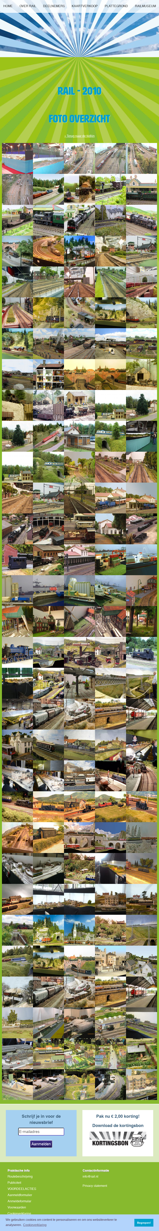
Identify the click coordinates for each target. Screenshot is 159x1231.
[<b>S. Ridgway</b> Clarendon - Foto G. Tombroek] (79, 775)
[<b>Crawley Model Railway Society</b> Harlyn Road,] (79, 189)
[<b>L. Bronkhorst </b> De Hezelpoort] (17, 251)
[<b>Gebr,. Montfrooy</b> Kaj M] (110, 559)
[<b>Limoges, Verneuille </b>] (110, 405)
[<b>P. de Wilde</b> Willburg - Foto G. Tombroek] (48, 930)
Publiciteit (14, 1182)
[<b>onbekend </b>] (48, 251)
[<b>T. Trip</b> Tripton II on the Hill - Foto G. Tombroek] (17, 1022)
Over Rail (28, 6)
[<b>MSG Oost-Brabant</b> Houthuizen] (141, 590)
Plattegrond (116, 6)
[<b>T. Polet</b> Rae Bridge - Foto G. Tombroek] (48, 652)
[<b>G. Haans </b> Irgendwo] (17, 343)
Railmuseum (145, 6)
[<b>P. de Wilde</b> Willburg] (79, 251)
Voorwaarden (17, 1207)
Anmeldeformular (19, 1201)
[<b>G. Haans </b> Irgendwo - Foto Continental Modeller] (141, 312)
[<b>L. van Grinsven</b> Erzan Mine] (48, 405)
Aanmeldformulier (20, 1195)
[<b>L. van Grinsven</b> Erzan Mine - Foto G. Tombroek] (141, 374)
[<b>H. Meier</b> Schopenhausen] (48, 343)
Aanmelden (41, 1144)
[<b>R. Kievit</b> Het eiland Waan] (17, 745)
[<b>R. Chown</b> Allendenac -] (141, 930)
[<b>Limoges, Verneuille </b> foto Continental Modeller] (48, 436)
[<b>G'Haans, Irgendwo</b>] (79, 312)
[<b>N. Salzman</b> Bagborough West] (48, 806)
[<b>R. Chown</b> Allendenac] (79, 683)
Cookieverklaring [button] (35, 1225)
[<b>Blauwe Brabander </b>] (110, 498)
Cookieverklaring (19, 1213)
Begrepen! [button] (144, 1222)
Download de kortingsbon (117, 1125)
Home (8, 6)
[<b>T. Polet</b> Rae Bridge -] (79, 652)
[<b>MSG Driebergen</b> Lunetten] (110, 467)
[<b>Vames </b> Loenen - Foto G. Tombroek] (79, 467)
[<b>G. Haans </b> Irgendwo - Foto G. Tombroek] (48, 312)
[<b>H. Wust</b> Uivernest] (79, 868)
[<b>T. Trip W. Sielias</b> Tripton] (48, 899)
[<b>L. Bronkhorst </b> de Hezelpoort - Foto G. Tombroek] (79, 374)
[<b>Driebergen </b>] (110, 251)
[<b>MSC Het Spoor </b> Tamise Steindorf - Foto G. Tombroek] (141, 837)
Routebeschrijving (20, 1176)
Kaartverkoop (85, 6)
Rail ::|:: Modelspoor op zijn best (79, 54)
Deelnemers (54, 6)
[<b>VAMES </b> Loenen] (110, 868)
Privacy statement (95, 1186)
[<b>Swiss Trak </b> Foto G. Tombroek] (110, 837)
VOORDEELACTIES (22, 1189)
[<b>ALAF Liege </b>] (17, 158)
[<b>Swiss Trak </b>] (79, 837)
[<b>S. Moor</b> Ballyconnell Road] (110, 775)
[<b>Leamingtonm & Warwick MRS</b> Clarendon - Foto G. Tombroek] (110, 961)
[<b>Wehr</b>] (17, 930)
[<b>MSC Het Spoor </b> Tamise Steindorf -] (17, 868)
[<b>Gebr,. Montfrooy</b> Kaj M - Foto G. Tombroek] (17, 590)
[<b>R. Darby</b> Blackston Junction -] (48, 714)
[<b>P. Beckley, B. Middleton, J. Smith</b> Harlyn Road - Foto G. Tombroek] (141, 961)
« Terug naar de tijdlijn (79, 136)
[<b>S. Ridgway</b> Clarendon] (141, 745)
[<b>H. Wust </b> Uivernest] (110, 930)
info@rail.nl (90, 1176)
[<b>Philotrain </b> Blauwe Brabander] (17, 652)
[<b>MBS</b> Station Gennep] (17, 528)
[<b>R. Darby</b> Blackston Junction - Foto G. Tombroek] (17, 992)
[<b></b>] (48, 1022)
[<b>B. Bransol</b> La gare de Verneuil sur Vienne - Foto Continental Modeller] (48, 189)
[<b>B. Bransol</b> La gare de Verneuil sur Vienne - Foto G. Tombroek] (17, 961)
